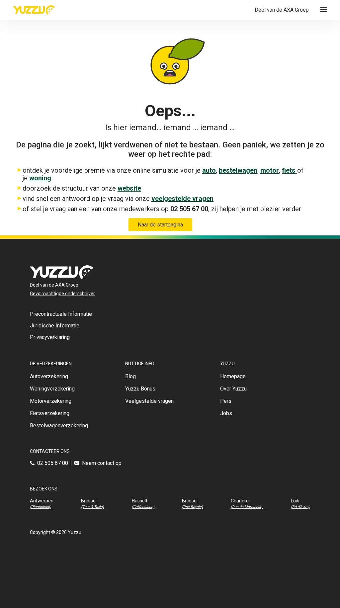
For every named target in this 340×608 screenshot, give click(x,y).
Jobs (226, 413)
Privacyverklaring (50, 337)
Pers (225, 401)
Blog (130, 376)
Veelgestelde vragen (149, 401)
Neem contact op (102, 463)
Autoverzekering (49, 376)
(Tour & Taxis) (92, 507)
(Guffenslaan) (143, 507)
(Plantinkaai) (40, 507)
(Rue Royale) (192, 507)
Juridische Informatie (54, 325)
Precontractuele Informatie (61, 314)
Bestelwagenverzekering (59, 425)
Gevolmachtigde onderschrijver (62, 293)
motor (269, 170)
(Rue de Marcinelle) (247, 507)
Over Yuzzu (233, 389)
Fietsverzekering (49, 413)
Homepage (233, 376)
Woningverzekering (52, 389)
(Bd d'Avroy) (300, 507)
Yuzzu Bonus (140, 389)
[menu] (323, 10)
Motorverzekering (50, 401)
